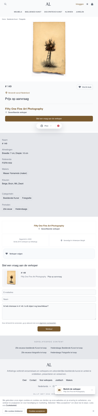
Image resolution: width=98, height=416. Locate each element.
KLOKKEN (69, 12)
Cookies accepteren (37, 411)
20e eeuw (7, 208)
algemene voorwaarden (47, 323)
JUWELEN (80, 12)
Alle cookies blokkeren (14, 411)
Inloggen (80, 4)
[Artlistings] (49, 4)
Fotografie (26, 197)
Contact (33, 380)
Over (24, 380)
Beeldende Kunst (12, 19)
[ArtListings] (49, 364)
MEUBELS (18, 12)
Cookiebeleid (11, 405)
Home (4, 19)
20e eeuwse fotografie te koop (33, 352)
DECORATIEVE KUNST (53, 12)
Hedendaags (21, 208)
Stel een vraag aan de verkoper (49, 118)
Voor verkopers (45, 380)
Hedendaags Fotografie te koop (64, 352)
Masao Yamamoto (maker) (15, 173)
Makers (69, 380)
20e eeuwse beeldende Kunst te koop (31, 347)
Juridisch (59, 380)
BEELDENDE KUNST (33, 12)
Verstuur (49, 329)
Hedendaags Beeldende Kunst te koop (67, 347)
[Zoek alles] (5, 4)
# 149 (23, 272)
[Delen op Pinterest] (58, 126)
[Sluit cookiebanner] (93, 411)
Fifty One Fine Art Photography (24, 108)
